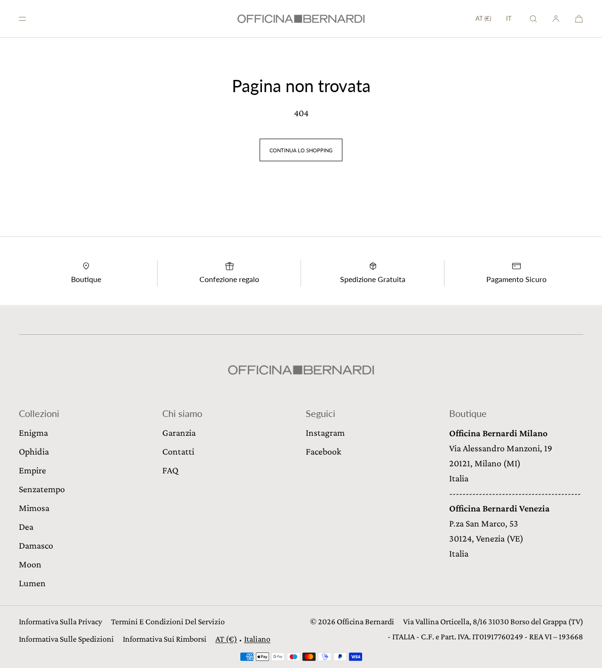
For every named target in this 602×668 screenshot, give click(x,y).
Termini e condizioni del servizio (168, 621)
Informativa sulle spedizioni (66, 639)
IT (509, 18)
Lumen (32, 583)
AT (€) (483, 18)
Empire (32, 470)
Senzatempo (42, 489)
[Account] (556, 18)
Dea (26, 526)
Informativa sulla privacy (60, 621)
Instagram (325, 432)
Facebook (323, 451)
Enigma (33, 432)
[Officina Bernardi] (301, 18)
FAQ (170, 470)
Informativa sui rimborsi (164, 639)
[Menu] (30, 18)
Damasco (36, 545)
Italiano (257, 639)
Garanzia (179, 432)
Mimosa (34, 508)
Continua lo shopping (301, 150)
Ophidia (34, 451)
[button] (533, 18)
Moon (30, 564)
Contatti (178, 451)
